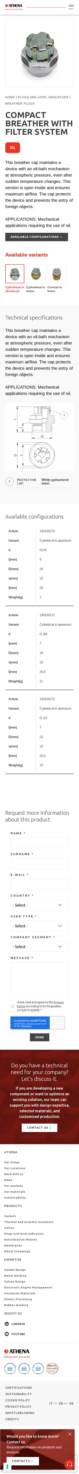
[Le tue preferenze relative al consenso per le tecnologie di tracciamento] (7, 1467)
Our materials (14, 1191)
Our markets (13, 1185)
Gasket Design (15, 1269)
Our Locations (14, 1168)
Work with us (13, 1174)
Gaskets (10, 1216)
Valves (9, 1227)
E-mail (18, 875)
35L (12, 147)
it (51, 1403)
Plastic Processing (18, 1299)
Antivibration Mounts (20, 1239)
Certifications (18, 1387)
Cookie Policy (17, 1400)
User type (22, 916)
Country (21, 895)
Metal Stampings (17, 1251)
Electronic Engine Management (28, 1287)
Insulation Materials (19, 1293)
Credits (12, 1419)
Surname (20, 854)
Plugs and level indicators (24, 1233)
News (8, 1179)
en (61, 1403)
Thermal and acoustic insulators (29, 1221)
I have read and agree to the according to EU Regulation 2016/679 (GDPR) (40, 1006)
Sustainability (15, 1197)
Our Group (12, 1162)
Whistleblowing (20, 1413)
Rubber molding (16, 1305)
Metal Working (15, 1275)
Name (16, 833)
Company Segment (31, 937)
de (72, 1403)
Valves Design (14, 1281)
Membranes (13, 1245)
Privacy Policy (18, 1406)
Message (20, 958)
